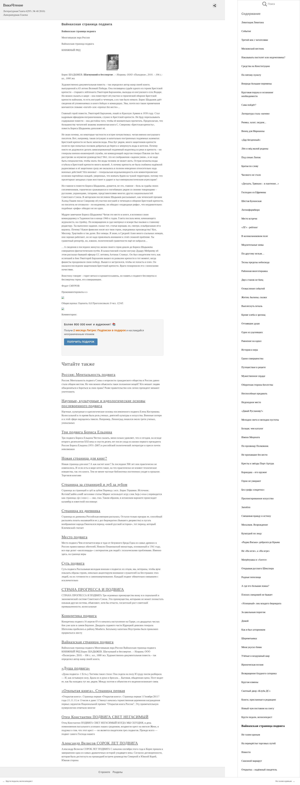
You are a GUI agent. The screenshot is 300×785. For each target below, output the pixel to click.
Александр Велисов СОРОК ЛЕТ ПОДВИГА (100, 742)
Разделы (118, 772)
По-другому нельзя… (252, 253)
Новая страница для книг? (84, 458)
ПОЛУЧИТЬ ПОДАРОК (80, 341)
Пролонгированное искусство (257, 498)
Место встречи (249, 218)
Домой (245, 620)
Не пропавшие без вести (254, 454)
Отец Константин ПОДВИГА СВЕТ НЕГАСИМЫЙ (105, 716)
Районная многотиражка (254, 271)
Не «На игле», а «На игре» (255, 550)
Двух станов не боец (252, 279)
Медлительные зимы (252, 244)
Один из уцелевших (252, 332)
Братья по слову (249, 166)
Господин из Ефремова (253, 192)
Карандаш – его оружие (254, 472)
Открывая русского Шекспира (257, 568)
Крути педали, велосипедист (256, 717)
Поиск (268, 4)
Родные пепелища (251, 577)
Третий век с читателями (254, 39)
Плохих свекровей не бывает (256, 594)
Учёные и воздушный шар (255, 655)
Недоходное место (251, 402)
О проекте (104, 772)
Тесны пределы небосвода (255, 262)
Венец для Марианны (253, 131)
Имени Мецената (250, 437)
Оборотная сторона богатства (257, 384)
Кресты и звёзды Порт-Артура (257, 463)
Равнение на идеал (251, 341)
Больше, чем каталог (252, 428)
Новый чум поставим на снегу (257, 708)
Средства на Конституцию (255, 66)
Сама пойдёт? (248, 104)
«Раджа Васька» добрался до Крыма (260, 542)
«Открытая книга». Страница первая (93, 690)
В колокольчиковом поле (254, 236)
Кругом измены (249, 682)
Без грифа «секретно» (253, 489)
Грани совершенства (252, 358)
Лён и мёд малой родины (254, 148)
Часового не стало (251, 174)
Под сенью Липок (251, 157)
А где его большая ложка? (255, 585)
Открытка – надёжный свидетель (259, 769)
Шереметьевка (249, 638)
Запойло (245, 507)
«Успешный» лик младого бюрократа (261, 603)
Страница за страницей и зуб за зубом (94, 484)
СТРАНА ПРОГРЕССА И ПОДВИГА (93, 589)
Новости (246, 752)
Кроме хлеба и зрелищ (253, 314)
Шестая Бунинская (251, 201)
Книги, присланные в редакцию (258, 699)
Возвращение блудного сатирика (259, 673)
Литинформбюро (250, 209)
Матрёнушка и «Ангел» (254, 559)
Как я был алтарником (253, 629)
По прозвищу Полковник (254, 445)
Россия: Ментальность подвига (88, 374)
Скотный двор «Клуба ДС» (255, 690)
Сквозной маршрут (251, 760)
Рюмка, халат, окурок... (253, 122)
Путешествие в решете (253, 367)
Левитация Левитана (252, 22)
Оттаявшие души (250, 323)
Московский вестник (252, 48)
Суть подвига (73, 563)
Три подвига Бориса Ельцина (87, 431)
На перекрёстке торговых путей (258, 743)
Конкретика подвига (79, 615)
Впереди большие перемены (256, 83)
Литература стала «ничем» (255, 113)
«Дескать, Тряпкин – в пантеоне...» (260, 183)
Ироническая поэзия (252, 664)
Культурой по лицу (251, 533)
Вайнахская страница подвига (88, 641)
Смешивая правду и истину (256, 515)
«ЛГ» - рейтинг (249, 227)
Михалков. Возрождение (254, 524)
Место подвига (74, 536)
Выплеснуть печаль (251, 306)
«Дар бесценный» (250, 139)
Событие (246, 31)
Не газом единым (250, 734)
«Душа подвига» (76, 668)
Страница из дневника (81, 510)
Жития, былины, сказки (254, 297)
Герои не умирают (251, 480)
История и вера (249, 349)
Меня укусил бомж (251, 647)
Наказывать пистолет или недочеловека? (263, 57)
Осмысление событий (253, 288)
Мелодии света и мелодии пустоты (260, 419)
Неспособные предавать (254, 393)
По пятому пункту (251, 74)
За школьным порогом (253, 612)
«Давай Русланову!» (252, 410)
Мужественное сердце (253, 376)
